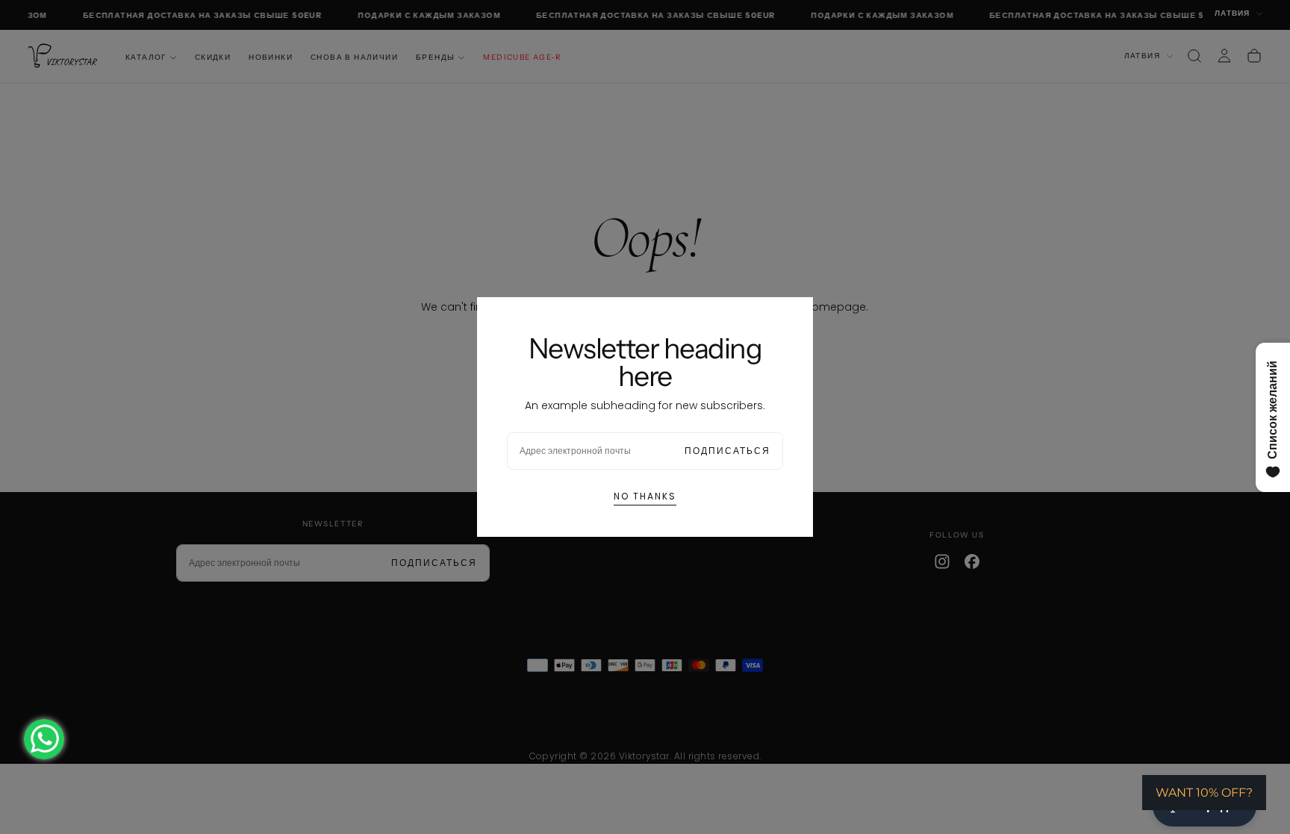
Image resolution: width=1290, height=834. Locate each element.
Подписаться (727, 450)
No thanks (645, 496)
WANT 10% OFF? (1204, 792)
